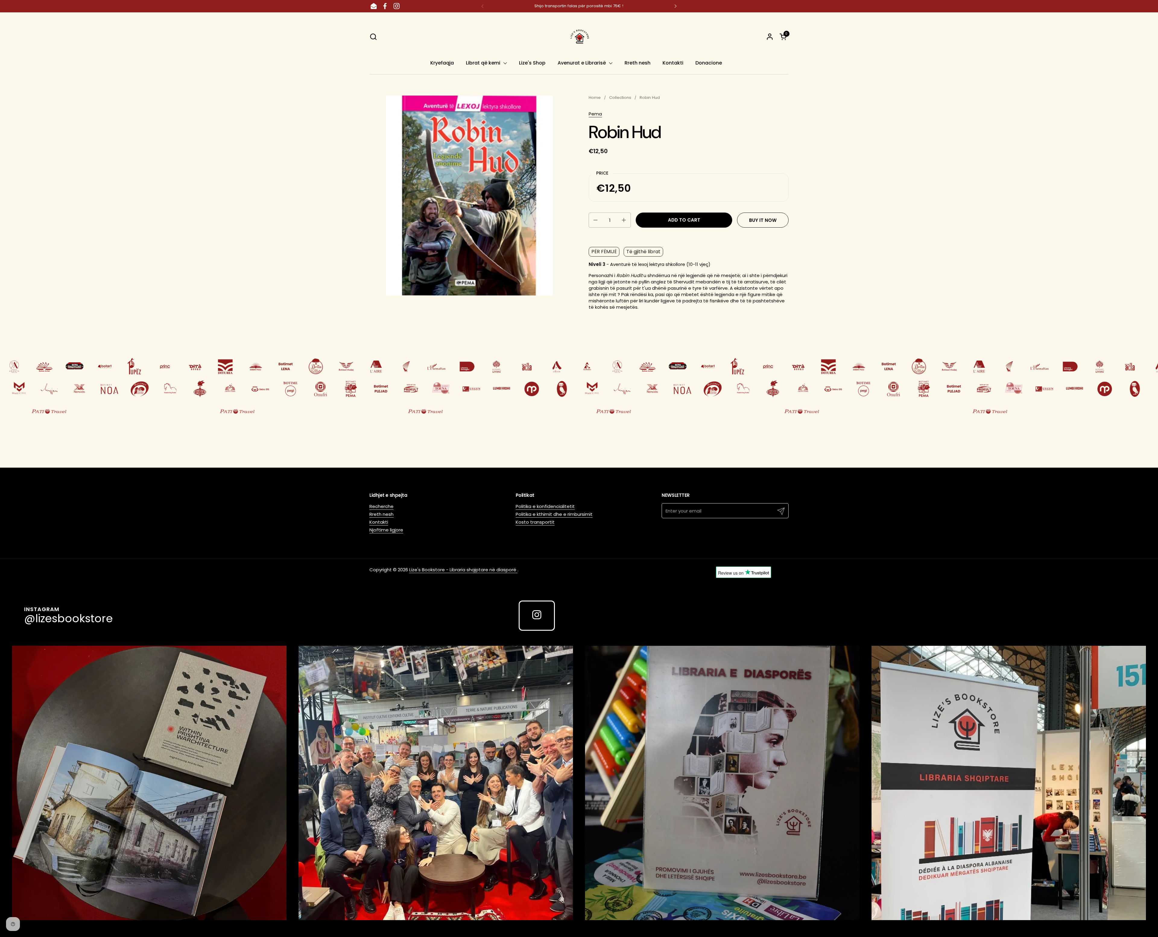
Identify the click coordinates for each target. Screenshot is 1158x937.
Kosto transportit (535, 522)
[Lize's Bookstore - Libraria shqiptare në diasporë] (579, 36)
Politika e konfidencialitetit (545, 506)
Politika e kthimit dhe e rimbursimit (554, 514)
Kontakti (378, 522)
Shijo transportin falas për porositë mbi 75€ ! (578, 6)
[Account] (770, 36)
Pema (595, 114)
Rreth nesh (381, 514)
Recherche (381, 506)
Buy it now (763, 220)
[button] (373, 36)
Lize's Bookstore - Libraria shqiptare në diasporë (463, 569)
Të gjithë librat (643, 251)
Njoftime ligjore (386, 530)
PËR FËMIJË (604, 251)
